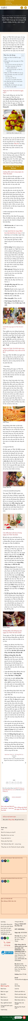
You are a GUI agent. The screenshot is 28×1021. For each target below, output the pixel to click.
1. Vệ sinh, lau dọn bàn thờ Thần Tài (14, 64)
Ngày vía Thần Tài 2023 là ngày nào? (12, 58)
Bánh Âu (3, 994)
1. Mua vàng (9, 76)
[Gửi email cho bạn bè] (18, 783)
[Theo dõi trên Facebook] (2, 861)
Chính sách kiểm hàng (21, 997)
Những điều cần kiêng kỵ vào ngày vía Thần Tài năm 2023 (13, 85)
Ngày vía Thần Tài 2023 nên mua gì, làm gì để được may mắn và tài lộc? (14, 73)
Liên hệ (17, 988)
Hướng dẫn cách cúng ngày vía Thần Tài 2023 (14, 62)
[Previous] (3, 766)
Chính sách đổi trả (20, 991)
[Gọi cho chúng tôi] (8, 861)
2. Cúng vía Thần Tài (11, 77)
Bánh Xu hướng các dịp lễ (8, 15)
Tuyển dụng (4, 1009)
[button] (21, 7)
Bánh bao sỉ (4, 997)
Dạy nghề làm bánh (6, 1002)
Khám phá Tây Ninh (6, 841)
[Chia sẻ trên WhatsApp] (7, 783)
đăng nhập (11, 819)
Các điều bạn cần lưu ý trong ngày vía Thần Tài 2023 (13, 82)
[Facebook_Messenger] (24, 1017)
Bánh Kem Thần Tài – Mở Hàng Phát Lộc (14, 754)
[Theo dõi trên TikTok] (5, 861)
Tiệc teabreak (4, 1000)
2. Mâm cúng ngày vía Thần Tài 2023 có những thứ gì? (14, 67)
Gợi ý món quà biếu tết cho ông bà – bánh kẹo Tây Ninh (7, 808)
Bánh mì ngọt (4, 991)
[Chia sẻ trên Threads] (15, 783)
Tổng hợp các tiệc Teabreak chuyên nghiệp (12, 847)
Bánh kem (3, 988)
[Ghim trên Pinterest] (21, 783)
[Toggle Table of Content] (22, 55)
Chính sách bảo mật (20, 994)
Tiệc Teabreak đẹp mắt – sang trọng (11, 844)
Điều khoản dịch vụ (20, 1000)
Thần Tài (16, 143)
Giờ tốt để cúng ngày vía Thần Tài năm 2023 (14, 70)
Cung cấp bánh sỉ (6, 838)
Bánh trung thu (5, 986)
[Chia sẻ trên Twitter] (12, 783)
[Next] (25, 766)
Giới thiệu (17, 986)
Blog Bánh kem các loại (20, 15)
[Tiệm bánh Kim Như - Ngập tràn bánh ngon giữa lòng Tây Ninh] (7, 7)
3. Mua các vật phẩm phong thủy (14, 79)
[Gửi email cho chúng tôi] (5, 881)
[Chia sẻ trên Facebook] (10, 783)
